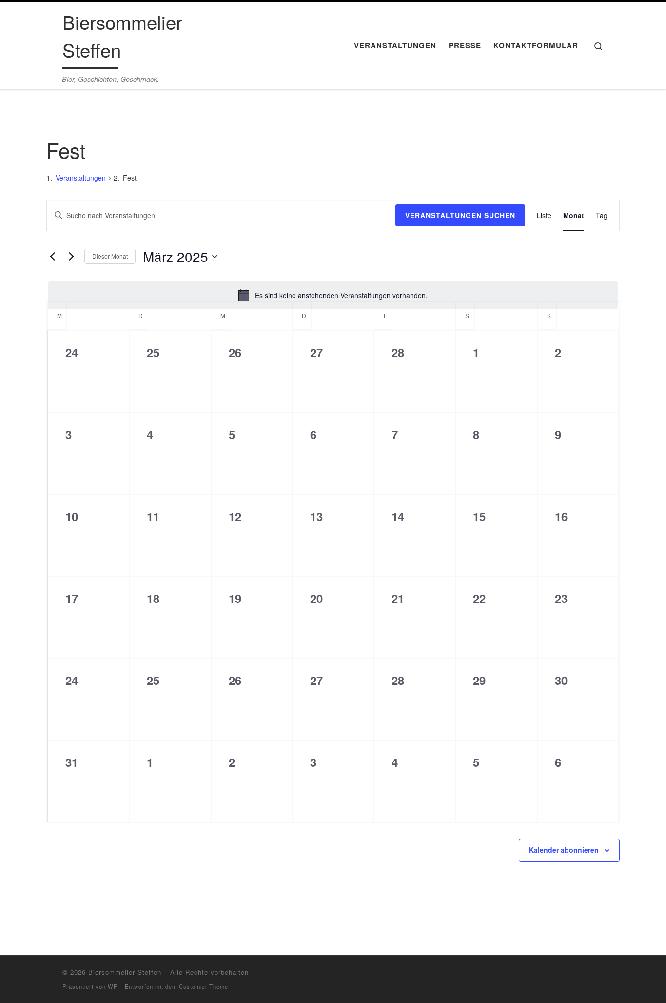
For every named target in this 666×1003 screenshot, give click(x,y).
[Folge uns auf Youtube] (600, 976)
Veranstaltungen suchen (460, 215)
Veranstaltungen (81, 177)
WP (113, 986)
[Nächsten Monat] (71, 256)
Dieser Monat (110, 256)
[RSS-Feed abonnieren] (570, 976)
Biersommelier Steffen (124, 972)
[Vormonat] (52, 256)
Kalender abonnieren (564, 850)
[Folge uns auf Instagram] (585, 976)
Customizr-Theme (203, 986)
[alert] (333, 295)
